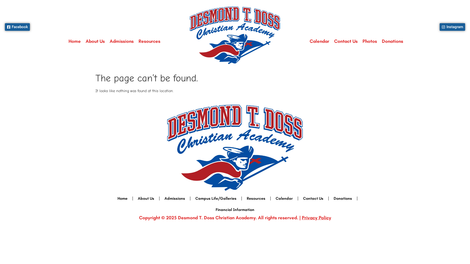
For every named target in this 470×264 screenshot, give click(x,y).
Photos (370, 41)
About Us (95, 41)
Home (75, 41)
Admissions (122, 41)
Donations (392, 41)
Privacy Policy (316, 217)
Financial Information (235, 209)
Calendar (319, 41)
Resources (149, 41)
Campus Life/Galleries (215, 198)
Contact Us (346, 41)
